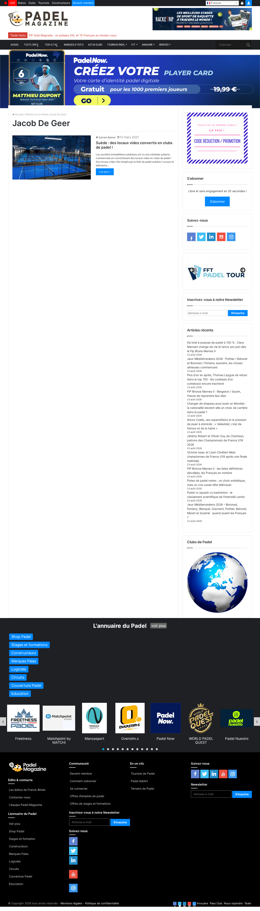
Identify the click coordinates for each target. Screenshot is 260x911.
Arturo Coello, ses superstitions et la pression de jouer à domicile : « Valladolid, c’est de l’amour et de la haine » (216, 424)
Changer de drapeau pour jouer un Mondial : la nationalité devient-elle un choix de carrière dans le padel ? (217, 408)
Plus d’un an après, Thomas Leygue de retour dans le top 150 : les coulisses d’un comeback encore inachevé (217, 379)
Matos (22, 2)
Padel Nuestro (201, 739)
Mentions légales (71, 903)
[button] (103, 749)
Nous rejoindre (233, 903)
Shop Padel (16, 831)
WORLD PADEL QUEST (165, 740)
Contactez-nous (19, 797)
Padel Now (130, 739)
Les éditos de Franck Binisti (27, 789)
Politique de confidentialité (102, 903)
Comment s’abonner (83, 781)
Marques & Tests (73, 44)
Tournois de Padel (143, 773)
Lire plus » (104, 171)
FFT (133, 44)
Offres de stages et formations (90, 803)
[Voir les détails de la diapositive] (217, 271)
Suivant (242, 270)
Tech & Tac (51, 44)
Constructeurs (61, 2)
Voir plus (14, 823)
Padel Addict (139, 781)
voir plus (158, 626)
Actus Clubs (95, 44)
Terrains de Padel (142, 788)
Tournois (43, 2)
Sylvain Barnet (107, 137)
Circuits (14, 869)
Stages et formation (22, 838)
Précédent (192, 270)
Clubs (32, 2)
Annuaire (147, 44)
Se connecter (79, 788)
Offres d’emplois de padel (87, 796)
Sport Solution (236, 739)
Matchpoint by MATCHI (23, 740)
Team (247, 903)
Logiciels (15, 861)
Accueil (15, 44)
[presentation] (3, 721)
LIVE (12, 2)
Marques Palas (18, 853)
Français (215, 2)
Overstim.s (94, 739)
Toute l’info (31, 44)
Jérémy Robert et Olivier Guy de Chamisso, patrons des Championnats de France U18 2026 (215, 440)
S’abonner (217, 201)
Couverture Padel (20, 876)
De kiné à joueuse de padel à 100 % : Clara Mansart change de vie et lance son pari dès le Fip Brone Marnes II (216, 347)
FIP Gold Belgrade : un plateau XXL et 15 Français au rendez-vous (72, 35)
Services (163, 44)
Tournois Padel (116, 44)
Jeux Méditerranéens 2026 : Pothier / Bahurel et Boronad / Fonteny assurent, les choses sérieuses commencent (217, 363)
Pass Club (216, 903)
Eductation (16, 884)
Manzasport (59, 739)
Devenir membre (83, 2)
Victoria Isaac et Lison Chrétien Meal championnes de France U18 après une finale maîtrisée (217, 457)
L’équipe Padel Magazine (25, 805)
